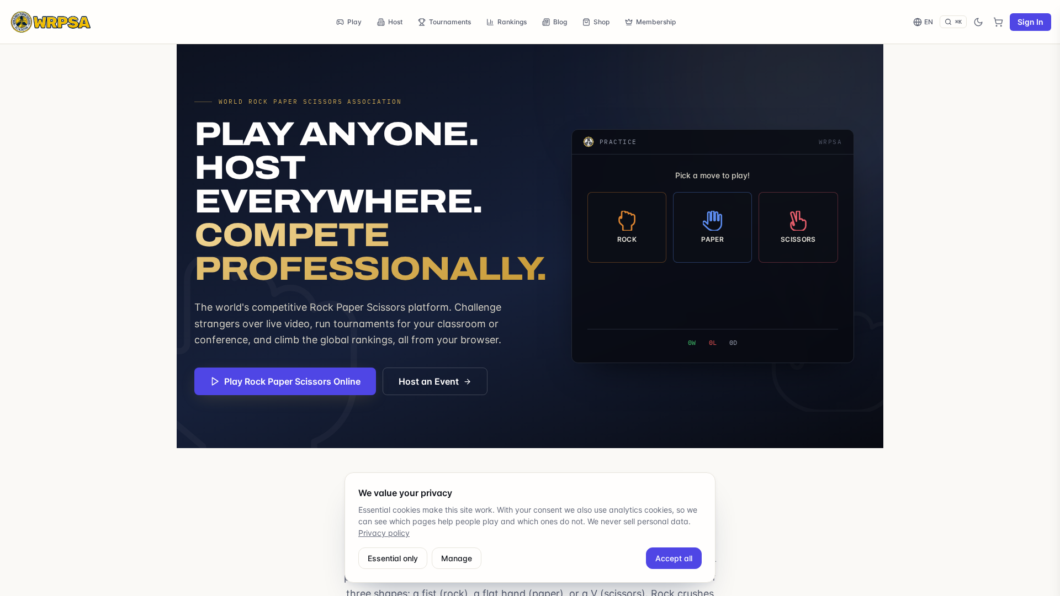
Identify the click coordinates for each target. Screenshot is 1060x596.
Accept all (673, 558)
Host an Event (429, 381)
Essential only (393, 558)
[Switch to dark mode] (978, 22)
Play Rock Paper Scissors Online (292, 381)
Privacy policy (384, 533)
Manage (456, 558)
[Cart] (998, 22)
